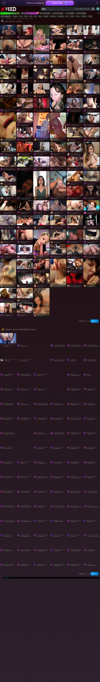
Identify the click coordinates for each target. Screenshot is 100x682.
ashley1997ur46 (74, 52)
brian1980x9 (57, 257)
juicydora (40, 375)
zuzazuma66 (41, 565)
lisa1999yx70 (58, 81)
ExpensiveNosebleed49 (43, 404)
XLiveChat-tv (24, 96)
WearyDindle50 (8, 492)
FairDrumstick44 (25, 492)
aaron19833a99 (8, 315)
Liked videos (70, 13)
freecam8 (74, 184)
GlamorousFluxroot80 (76, 419)
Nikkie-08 (73, 271)
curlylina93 (41, 389)
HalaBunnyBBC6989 (76, 154)
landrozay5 (40, 140)
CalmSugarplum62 (75, 111)
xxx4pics (40, 360)
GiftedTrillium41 (75, 125)
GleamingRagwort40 (75, 286)
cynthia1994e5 (74, 213)
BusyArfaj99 (24, 81)
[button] (98, 8)
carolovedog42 (74, 169)
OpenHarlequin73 (42, 433)
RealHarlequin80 (8, 419)
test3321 (6, 111)
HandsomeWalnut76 (76, 346)
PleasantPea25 (58, 463)
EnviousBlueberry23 (9, 154)
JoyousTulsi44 (8, 448)
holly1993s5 (24, 169)
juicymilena (7, 52)
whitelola (23, 286)
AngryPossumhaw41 (9, 301)
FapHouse (74, 96)
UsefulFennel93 (58, 419)
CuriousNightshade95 (60, 390)
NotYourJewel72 (41, 419)
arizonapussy (24, 360)
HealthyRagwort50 (9, 404)
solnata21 (40, 154)
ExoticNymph (24, 52)
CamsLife (23, 477)
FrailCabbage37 (25, 419)
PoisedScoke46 (8, 389)
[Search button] (93, 9)
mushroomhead (42, 81)
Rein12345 (7, 37)
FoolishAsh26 (41, 506)
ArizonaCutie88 (24, 154)
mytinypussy (57, 536)
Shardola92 (7, 346)
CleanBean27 (8, 375)
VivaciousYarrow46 (59, 565)
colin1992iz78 (24, 67)
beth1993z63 (24, 271)
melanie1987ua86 (58, 227)
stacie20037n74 (8, 96)
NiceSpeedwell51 (75, 389)
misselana (23, 463)
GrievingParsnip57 (42, 550)
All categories (6, 16)
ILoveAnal (73, 37)
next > (94, 321)
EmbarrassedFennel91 (76, 506)
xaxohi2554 (24, 227)
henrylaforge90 (25, 140)
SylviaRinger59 (8, 140)
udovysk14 (74, 227)
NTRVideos (23, 213)
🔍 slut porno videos (12, 21)
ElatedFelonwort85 (59, 360)
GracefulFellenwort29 (9, 227)
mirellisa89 (7, 198)
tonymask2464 (91, 169)
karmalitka (40, 521)
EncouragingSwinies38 (26, 521)
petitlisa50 (7, 81)
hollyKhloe (74, 536)
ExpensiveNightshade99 (10, 169)
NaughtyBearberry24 (9, 433)
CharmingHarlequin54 (76, 477)
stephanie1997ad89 (59, 37)
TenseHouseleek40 (25, 536)
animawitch (40, 286)
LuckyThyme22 (24, 346)
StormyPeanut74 (9, 550)
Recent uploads (58, 13)
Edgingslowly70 (74, 81)
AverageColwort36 (9, 565)
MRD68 (23, 37)
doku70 (73, 140)
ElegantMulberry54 (75, 492)
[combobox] (66, 9)
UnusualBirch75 (74, 565)
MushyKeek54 (74, 198)
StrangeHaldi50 (75, 448)
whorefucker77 (58, 111)
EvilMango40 (41, 492)
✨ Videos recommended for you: (18, 329)
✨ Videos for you (45, 13)
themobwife (7, 536)
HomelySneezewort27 (26, 506)
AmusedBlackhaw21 (42, 463)
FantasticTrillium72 (75, 375)
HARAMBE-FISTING (59, 521)
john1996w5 (7, 257)
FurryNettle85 (24, 125)
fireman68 (57, 67)
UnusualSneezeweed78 (60, 506)
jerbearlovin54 (8, 184)
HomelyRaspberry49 (25, 198)
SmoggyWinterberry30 (60, 346)
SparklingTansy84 (25, 448)
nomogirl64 (57, 550)
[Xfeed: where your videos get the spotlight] (10, 8)
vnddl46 (73, 360)
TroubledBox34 (41, 536)
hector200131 (74, 242)
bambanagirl (58, 448)
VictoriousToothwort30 (10, 521)
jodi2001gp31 (24, 242)
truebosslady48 (24, 301)
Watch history (82, 13)
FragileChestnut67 (59, 492)
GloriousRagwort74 (75, 550)
